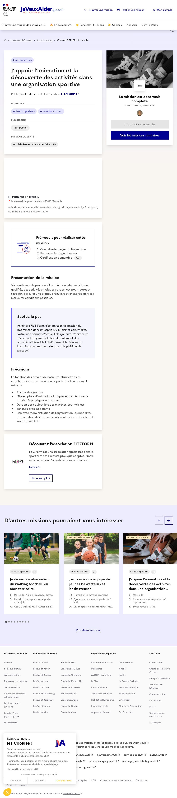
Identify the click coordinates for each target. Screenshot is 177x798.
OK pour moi (64, 780)
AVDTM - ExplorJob (101, 675)
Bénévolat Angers (69, 699)
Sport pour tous (44, 40)
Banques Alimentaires (102, 662)
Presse (152, 706)
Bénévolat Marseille (70, 687)
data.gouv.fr (157, 755)
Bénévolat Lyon (40, 681)
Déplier (34, 467)
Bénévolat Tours (41, 687)
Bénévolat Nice (40, 712)
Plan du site (141, 780)
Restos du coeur (127, 693)
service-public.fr (133, 755)
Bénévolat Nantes (69, 706)
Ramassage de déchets (15, 681)
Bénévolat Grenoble (71, 675)
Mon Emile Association (130, 706)
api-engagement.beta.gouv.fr (139, 761)
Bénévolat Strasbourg (44, 693)
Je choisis (39, 780)
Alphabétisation (12, 675)
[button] (7, 792)
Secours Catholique (128, 687)
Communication (157, 694)
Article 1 (123, 668)
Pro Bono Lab (125, 712)
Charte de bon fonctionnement (116, 780)
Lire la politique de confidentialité (22, 769)
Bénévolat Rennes (42, 675)
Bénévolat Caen (68, 712)
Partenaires (155, 700)
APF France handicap (101, 693)
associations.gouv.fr (80, 767)
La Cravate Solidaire (129, 681)
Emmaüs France (99, 687)
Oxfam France (126, 662)
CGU (93, 780)
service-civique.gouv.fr (102, 761)
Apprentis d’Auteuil (100, 712)
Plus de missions (87, 630)
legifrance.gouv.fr (79, 755)
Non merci (15, 780)
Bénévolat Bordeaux (43, 699)
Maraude (8, 662)
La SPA (94, 681)
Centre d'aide (156, 662)
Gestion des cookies (16, 785)
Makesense (96, 668)
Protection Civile (99, 706)
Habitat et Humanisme (102, 699)
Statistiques (155, 722)
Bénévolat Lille (68, 662)
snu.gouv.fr (75, 761)
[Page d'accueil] (42, 10)
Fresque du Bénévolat (160, 678)
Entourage (124, 699)
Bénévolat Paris (40, 662)
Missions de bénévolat (21, 40)
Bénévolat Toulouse (70, 668)
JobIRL (122, 675)
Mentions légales (78, 780)
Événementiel (10, 722)
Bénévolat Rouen (41, 668)
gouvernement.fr (107, 755)
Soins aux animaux (13, 668)
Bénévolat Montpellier (72, 681)
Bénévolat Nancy (41, 706)
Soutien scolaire (12, 687)
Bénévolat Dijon (69, 693)
